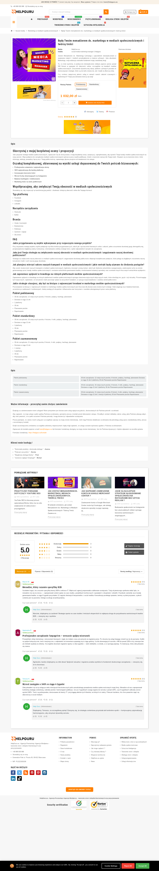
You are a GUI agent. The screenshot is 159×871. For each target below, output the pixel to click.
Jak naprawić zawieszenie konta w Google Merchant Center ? (95, 493)
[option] (29, 497)
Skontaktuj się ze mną (35, 6)
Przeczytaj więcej (20, 512)
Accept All (143, 866)
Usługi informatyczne (129, 761)
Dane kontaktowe (66, 748)
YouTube (32, 772)
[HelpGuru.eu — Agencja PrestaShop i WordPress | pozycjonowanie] (22, 12)
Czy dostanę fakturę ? (98, 752)
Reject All (128, 866)
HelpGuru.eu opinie (97, 758)
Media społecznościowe (130, 745)
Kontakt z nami (65, 758)
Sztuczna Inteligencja (129, 748)
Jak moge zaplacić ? (98, 748)
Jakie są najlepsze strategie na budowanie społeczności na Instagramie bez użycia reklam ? (128, 495)
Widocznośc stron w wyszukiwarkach (134, 742)
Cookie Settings (111, 866)
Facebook (13, 772)
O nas (62, 752)
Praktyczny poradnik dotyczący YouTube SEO (27, 492)
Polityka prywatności (67, 742)
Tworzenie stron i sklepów (130, 752)
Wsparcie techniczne (98, 755)
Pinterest (112, 112)
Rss (25, 772)
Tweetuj (101, 112)
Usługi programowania (129, 758)
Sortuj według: (126, 571)
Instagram (44, 772)
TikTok (19, 778)
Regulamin (64, 745)
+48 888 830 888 (18, 6)
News (93, 761)
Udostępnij (90, 112)
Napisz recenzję (134, 546)
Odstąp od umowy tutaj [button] (79, 789)
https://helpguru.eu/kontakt (38, 433)
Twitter (19, 772)
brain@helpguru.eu (45, 429)
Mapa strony (64, 761)
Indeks (60, 52)
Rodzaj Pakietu (65, 84)
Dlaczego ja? (95, 742)
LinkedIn (13, 778)
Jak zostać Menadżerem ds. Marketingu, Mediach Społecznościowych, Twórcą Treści (63, 494)
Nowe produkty (65, 755)
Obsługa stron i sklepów (130, 755)
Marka (60, 49)
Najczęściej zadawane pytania (101, 745)
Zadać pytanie (133, 552)
